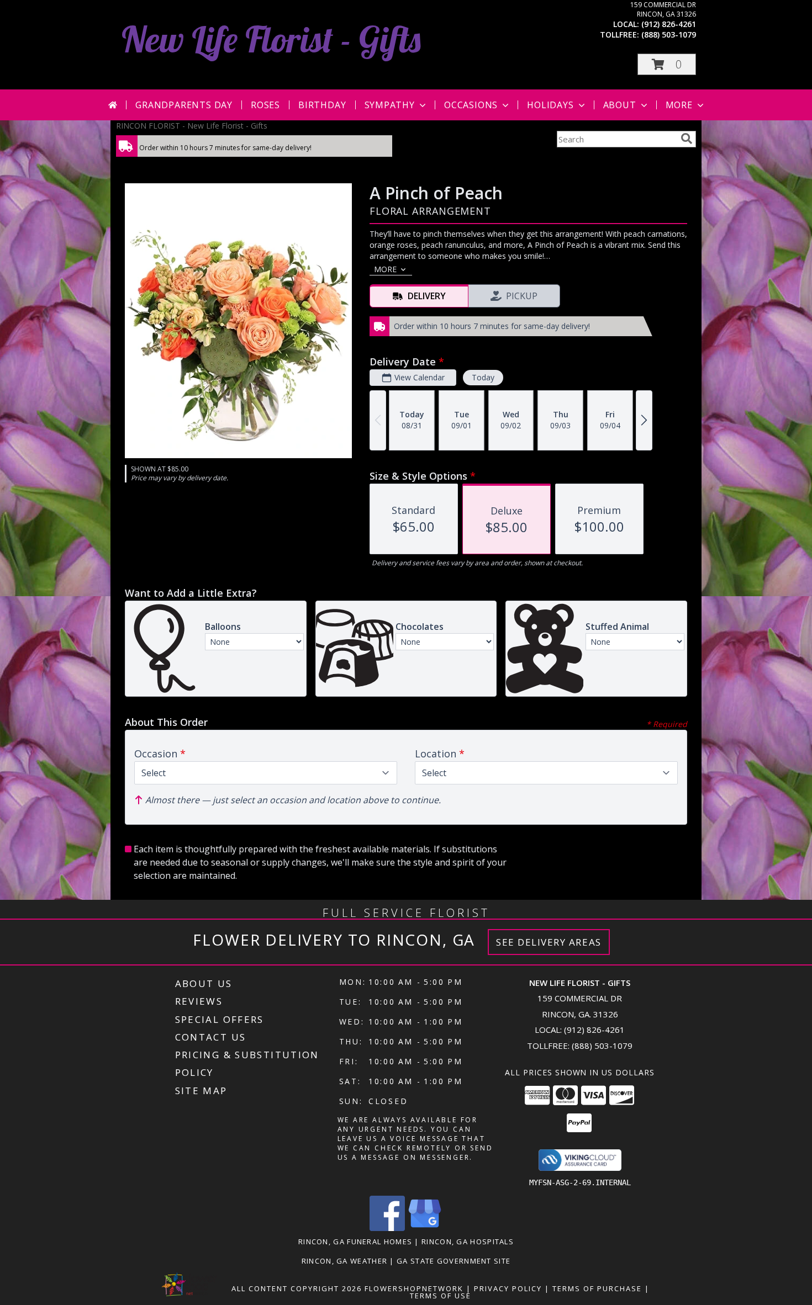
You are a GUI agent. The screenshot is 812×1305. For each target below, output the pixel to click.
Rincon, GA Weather (344, 1261)
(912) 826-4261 (668, 24)
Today (483, 377)
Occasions (471, 105)
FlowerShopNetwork (414, 1288)
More (679, 105)
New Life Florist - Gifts (271, 39)
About (619, 105)
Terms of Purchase (597, 1288)
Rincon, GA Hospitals (467, 1241)
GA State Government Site (453, 1261)
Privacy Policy (508, 1288)
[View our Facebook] (387, 1228)
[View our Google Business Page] (424, 1228)
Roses (265, 105)
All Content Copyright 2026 (296, 1288)
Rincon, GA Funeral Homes (355, 1241)
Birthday (322, 105)
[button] (666, 64)
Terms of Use (440, 1296)
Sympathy (390, 105)
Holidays (550, 105)
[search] (686, 138)
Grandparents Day (184, 105)
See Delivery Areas (549, 942)
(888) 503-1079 (668, 34)
